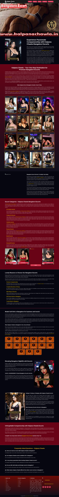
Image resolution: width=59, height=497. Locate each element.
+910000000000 (47, 480)
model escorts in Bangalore (22, 237)
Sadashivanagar (33, 347)
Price (39, 1)
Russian (19, 486)
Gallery (35, 1)
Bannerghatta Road (42, 347)
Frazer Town (21, 353)
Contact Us (50, 1)
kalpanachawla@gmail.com (48, 483)
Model (19, 485)
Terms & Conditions (8, 489)
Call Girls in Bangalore (40, 177)
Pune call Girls (7, 486)
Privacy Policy (7, 490)
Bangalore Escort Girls (27, 435)
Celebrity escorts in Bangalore (10, 223)
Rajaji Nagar (50, 347)
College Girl (19, 482)
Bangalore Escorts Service (45, 50)
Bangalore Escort (31, 183)
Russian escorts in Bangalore (21, 230)
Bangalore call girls (41, 283)
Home (30, 1)
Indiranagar (9, 347)
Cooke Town (29, 353)
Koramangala (25, 347)
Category (44, 1)
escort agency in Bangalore (14, 91)
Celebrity (19, 481)
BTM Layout (38, 353)
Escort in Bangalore (33, 411)
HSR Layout (17, 347)
